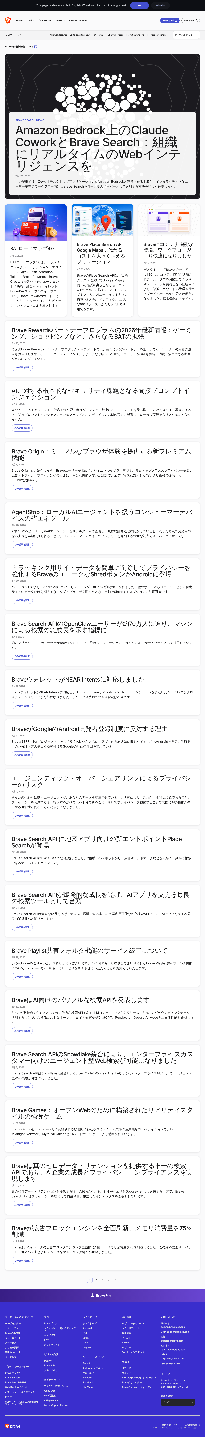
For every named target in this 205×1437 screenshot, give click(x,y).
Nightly (87, 1347)
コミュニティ (12, 1328)
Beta (85, 1342)
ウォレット (127, 1372)
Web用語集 (50, 1395)
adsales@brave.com (176, 1340)
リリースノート (13, 1337)
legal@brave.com (170, 1363)
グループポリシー (53, 1370)
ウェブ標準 (49, 1335)
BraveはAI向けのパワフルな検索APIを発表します (81, 1000)
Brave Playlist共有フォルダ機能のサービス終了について (90, 950)
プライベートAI (44, 20)
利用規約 (166, 1425)
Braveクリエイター (132, 1382)
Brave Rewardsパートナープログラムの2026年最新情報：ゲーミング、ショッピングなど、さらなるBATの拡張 (102, 333)
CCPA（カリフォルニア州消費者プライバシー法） (21, 1402)
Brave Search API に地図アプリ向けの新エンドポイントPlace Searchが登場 (97, 842)
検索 (30, 20)
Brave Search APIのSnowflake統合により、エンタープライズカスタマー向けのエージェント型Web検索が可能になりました (102, 1057)
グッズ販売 (10, 1357)
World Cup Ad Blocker (56, 1405)
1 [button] (89, 1280)
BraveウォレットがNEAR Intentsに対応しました (78, 679)
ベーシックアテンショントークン (139, 1377)
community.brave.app (173, 1327)
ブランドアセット (131, 1328)
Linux (86, 1337)
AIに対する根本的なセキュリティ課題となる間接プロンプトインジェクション (101, 394)
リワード (126, 1368)
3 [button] (102, 1280)
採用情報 (126, 1333)
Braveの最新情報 (15, 46)
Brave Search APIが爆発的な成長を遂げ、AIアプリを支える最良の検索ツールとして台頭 (101, 898)
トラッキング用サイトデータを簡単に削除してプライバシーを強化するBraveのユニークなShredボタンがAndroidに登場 (101, 571)
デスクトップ (89, 1323)
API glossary (51, 1400)
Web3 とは (49, 1390)
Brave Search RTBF (15, 1382)
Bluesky (87, 1377)
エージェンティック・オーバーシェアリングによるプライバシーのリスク (101, 781)
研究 (46, 1340)
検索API (59, 20)
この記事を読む (22, 367)
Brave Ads (49, 1365)
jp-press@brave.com (172, 1358)
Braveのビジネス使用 (78, 20)
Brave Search (12, 1377)
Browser (19, 20)
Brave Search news (135, 35)
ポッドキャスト (52, 1344)
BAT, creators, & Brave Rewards (108, 35)
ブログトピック (13, 34)
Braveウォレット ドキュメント (138, 1387)
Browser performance (157, 35)
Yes (139, 5)
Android (87, 1328)
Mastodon (88, 1372)
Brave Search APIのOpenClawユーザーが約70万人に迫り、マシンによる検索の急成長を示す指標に (102, 627)
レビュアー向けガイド (133, 1323)
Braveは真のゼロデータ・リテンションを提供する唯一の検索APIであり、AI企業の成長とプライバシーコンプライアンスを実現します (102, 1172)
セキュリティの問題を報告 (186, 1425)
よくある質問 (12, 1347)
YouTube (88, 1387)
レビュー (126, 1347)
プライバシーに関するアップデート (61, 1329)
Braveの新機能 (12, 1333)
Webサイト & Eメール (16, 1387)
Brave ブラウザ (13, 1372)
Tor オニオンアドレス (133, 1352)
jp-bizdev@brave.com (173, 1349)
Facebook (88, 1382)
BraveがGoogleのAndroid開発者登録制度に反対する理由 (90, 728)
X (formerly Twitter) (94, 1368)
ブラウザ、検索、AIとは (56, 1386)
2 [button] (96, 1280)
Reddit (86, 1363)
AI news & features (58, 35)
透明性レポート (13, 1352)
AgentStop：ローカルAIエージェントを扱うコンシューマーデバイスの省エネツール (102, 515)
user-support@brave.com (175, 1331)
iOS (85, 1333)
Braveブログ (50, 1323)
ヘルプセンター (13, 1323)
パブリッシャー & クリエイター (21, 1392)
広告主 (8, 1396)
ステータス (10, 1342)
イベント (126, 1337)
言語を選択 (167, 1396)
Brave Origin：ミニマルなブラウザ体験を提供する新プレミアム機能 (101, 454)
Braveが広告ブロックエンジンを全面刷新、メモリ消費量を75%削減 (102, 1231)
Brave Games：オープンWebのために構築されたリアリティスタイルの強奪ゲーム (102, 1113)
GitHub (126, 1342)
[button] (109, 1280)
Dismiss (160, 5)
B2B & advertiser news (80, 35)
